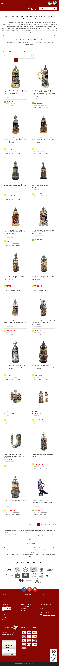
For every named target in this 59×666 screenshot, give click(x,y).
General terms (25, 606)
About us (23, 600)
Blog (3, 610)
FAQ (3, 600)
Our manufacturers (26, 604)
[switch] (53, 660)
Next (32, 60)
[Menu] (56, 650)
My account (5, 606)
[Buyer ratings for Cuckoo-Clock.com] (9, 648)
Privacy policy (25, 608)
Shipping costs (6, 604)
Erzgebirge (24, 602)
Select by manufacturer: (8, 55)
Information (26, 594)
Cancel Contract (6, 608)
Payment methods (7, 602)
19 (27, 60)
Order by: (4, 51)
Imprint (23, 610)
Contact (43, 594)
